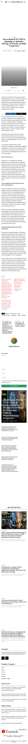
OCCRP (19, 315)
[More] (23, 90)
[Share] (10, 114)
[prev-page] (21, 393)
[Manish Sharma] (14, 340)
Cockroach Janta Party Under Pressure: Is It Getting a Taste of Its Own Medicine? (9, 438)
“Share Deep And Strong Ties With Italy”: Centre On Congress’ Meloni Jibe (9, 458)
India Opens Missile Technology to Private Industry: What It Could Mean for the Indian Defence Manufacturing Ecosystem (13, 409)
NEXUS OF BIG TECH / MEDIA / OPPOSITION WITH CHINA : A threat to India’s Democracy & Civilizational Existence (19, 283)
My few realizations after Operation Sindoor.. (12, 723)
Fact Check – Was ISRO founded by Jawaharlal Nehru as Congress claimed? (20, 324)
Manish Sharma (8, 50)
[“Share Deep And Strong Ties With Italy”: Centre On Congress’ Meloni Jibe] (23, 458)
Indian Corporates (6, 315)
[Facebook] (3, 658)
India (19, 313)
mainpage (13, 315)
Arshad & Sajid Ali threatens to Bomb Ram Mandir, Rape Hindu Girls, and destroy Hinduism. (6, 303)
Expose (14, 37)
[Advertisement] (14, 18)
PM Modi (24, 315)
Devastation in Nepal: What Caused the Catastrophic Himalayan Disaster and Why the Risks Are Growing (9, 429)
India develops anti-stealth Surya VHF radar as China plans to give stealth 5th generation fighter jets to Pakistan (13, 718)
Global (3, 565)
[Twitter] (6, 658)
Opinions (3, 530)
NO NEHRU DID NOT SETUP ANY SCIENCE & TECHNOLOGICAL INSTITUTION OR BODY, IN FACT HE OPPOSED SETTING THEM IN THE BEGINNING (7, 327)
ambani (7, 313)
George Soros (13, 313)
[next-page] (24, 393)
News (2, 598)
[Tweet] (21, 114)
